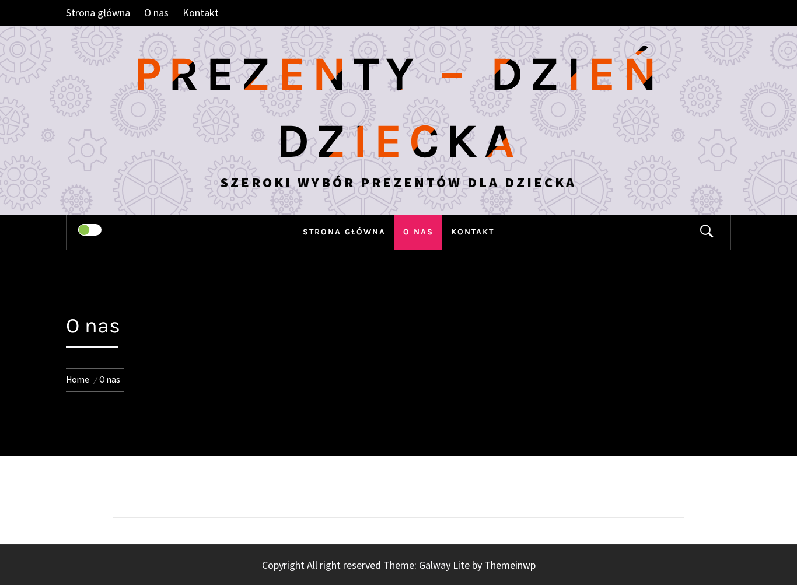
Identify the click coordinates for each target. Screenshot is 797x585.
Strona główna (98, 12)
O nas (156, 12)
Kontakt (201, 12)
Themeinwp (510, 565)
